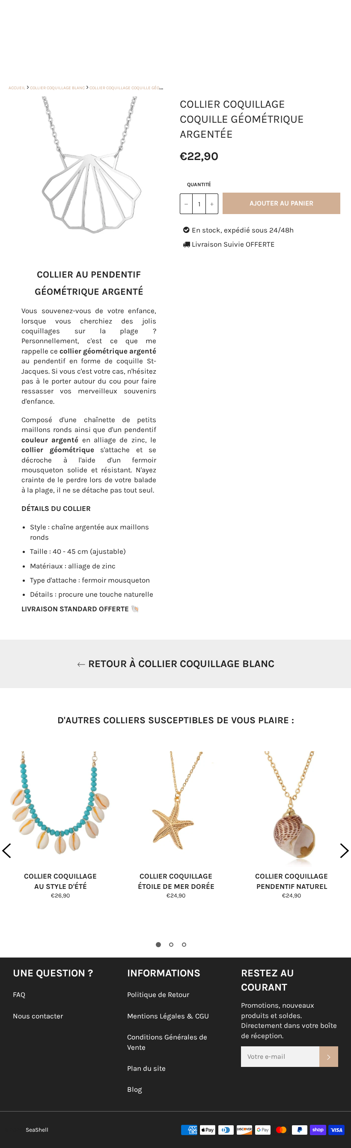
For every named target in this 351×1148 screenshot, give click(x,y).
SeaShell (37, 1130)
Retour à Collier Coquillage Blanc (180, 664)
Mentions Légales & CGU (168, 1016)
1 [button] (158, 944)
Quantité (199, 184)
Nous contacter (38, 1016)
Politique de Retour (158, 994)
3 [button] (184, 944)
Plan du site (146, 1068)
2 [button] (171, 944)
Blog (134, 1089)
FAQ (19, 994)
